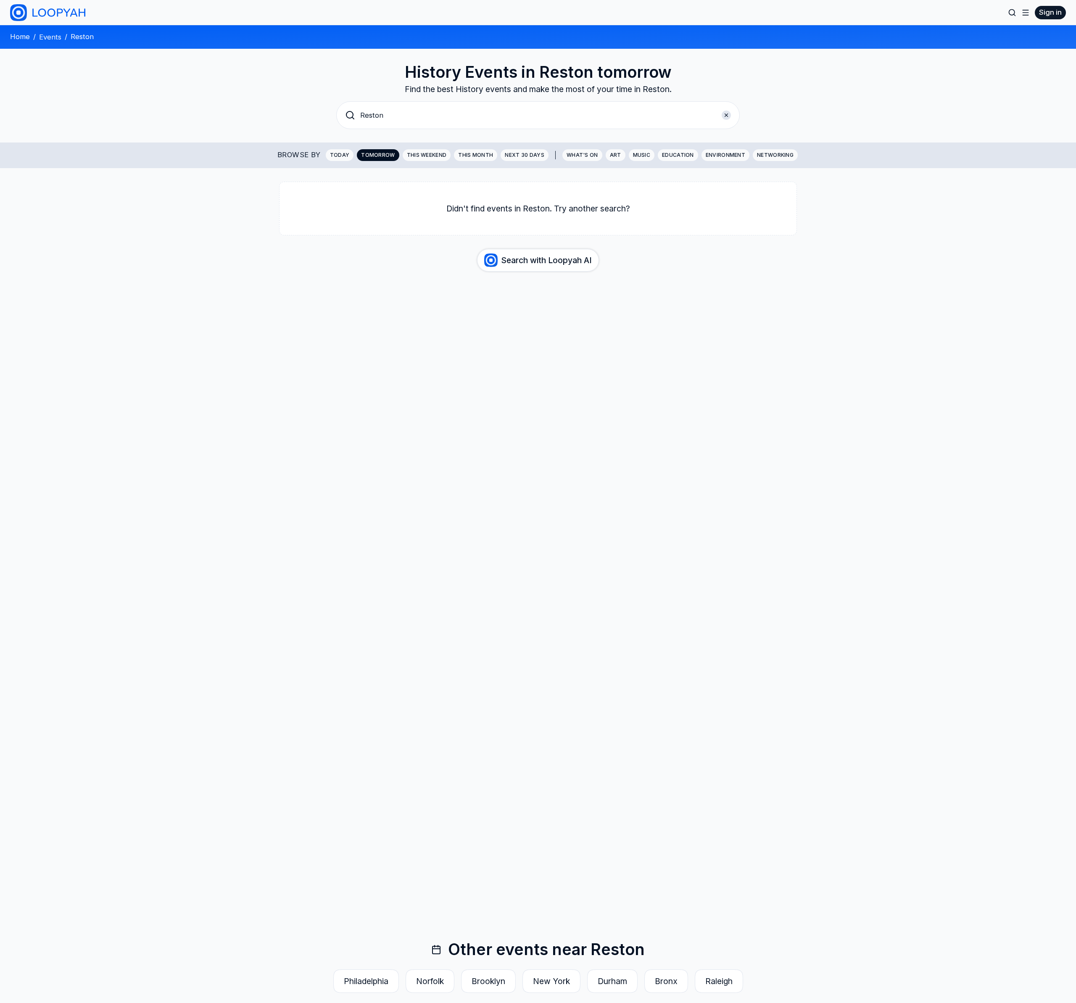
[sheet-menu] (1025, 12)
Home (20, 36)
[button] (538, 115)
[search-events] (1012, 12)
